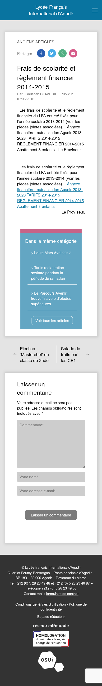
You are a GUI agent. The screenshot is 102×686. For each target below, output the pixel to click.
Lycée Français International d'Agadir (51, 10)
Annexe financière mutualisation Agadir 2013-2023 (50, 189)
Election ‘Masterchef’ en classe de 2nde (34, 354)
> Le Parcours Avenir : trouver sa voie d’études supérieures (51, 298)
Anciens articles (35, 41)
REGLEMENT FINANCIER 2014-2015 (50, 200)
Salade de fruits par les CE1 (70, 354)
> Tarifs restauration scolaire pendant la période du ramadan (48, 273)
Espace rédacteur (51, 616)
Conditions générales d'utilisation (40, 604)
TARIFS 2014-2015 (43, 195)
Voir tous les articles (52, 320)
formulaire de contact (62, 593)
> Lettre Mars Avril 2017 (51, 252)
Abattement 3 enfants (36, 206)
